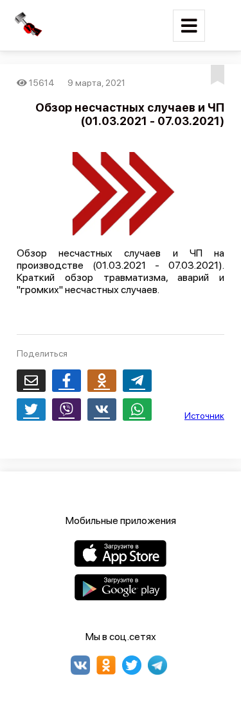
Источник (204, 415)
